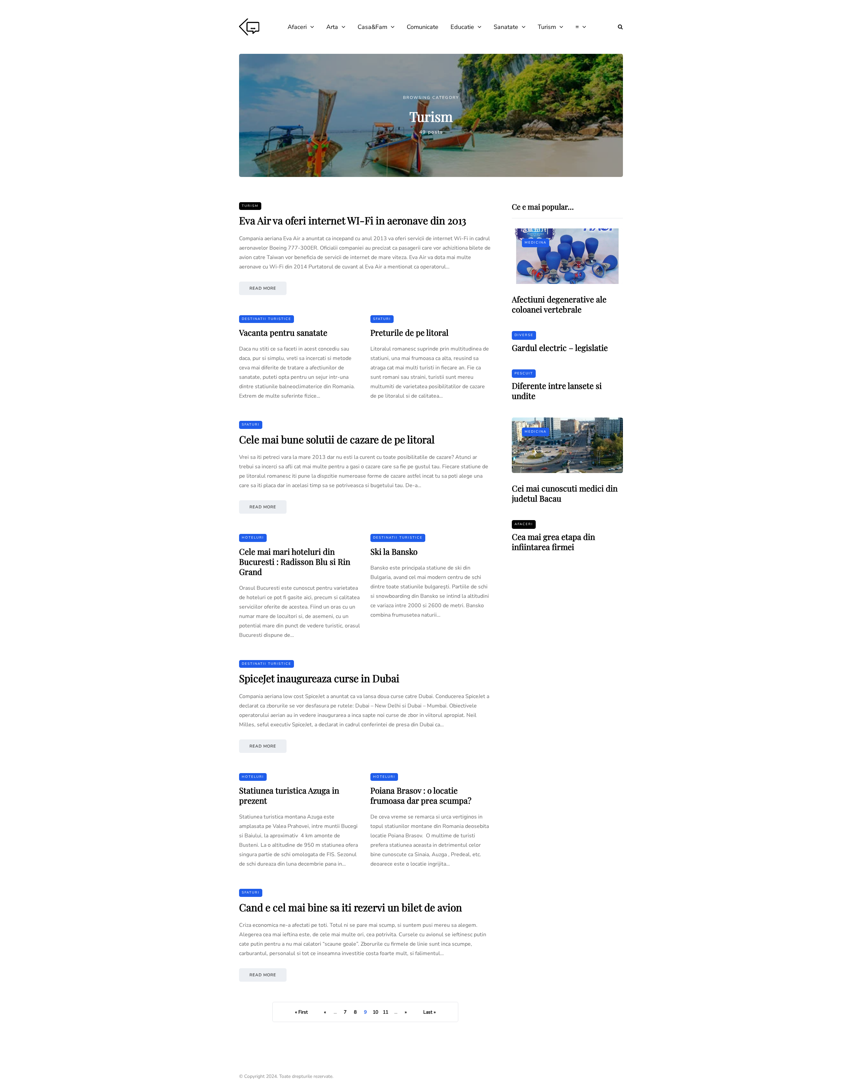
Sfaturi (382, 319)
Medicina (535, 242)
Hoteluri (253, 537)
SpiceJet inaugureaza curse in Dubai (319, 678)
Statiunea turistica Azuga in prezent (289, 795)
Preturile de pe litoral (409, 332)
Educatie (462, 27)
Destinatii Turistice (266, 319)
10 (375, 1012)
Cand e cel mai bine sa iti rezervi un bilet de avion (350, 907)
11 (385, 1012)
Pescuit (524, 373)
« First (301, 1012)
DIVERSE (524, 335)
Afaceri (297, 27)
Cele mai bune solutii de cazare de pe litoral (337, 439)
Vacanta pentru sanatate (283, 332)
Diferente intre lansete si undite (557, 390)
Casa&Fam (372, 27)
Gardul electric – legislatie (560, 347)
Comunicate (422, 27)
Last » (429, 1012)
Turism (547, 27)
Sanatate (506, 27)
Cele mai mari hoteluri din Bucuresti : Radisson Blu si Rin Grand (294, 561)
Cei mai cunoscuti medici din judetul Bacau (565, 493)
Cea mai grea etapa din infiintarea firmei (553, 541)
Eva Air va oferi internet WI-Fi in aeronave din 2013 (352, 220)
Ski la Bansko (394, 551)
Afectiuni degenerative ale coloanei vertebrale (559, 304)
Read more (263, 288)
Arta (332, 27)
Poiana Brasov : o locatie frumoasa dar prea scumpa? (420, 795)
